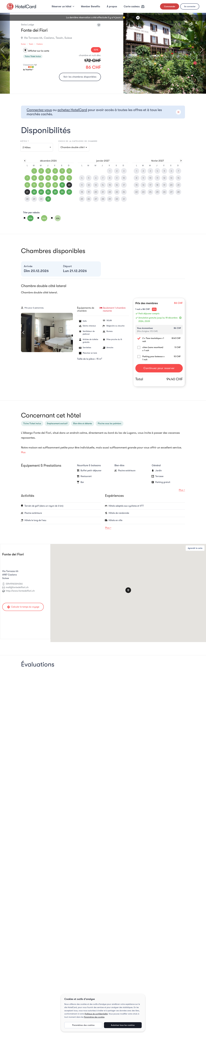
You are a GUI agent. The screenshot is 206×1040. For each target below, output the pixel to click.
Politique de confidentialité (96, 1014)
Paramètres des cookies (94, 1017)
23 (41, 192)
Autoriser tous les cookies (123, 1025)
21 (27, 192)
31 (48, 199)
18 (55, 185)
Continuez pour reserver (159, 368)
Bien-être (119, 465)
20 (69, 185)
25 (55, 192)
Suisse (23, 44)
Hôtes (27, 147)
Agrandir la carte (195, 548)
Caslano (39, 44)
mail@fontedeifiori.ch (17, 587)
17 (48, 185)
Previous (3, 49)
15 (34, 185)
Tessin (31, 44)
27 (69, 192)
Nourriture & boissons (89, 465)
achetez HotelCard (72, 110)
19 (62, 185)
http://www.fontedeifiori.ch (20, 590)
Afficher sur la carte (36, 50)
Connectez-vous (39, 110)
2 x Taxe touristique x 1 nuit (153, 340)
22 (34, 192)
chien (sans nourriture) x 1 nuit (152, 349)
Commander (169, 6)
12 (62, 178)
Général (156, 465)
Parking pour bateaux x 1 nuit (153, 358)
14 (27, 185)
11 (55, 178)
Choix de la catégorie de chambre (78, 141)
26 (62, 192)
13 (69, 178)
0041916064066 (14, 583)
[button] (73, 147)
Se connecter (189, 6)
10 (48, 178)
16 (41, 185)
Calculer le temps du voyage (23, 607)
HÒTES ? (24, 141)
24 (48, 192)
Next (200, 49)
